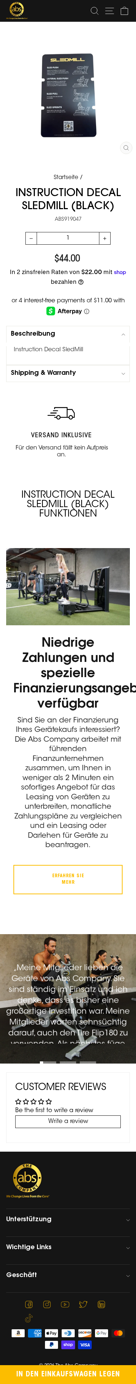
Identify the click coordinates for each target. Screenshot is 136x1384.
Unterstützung (28, 1220)
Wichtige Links (28, 1247)
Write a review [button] (68, 1121)
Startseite (66, 178)
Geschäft (21, 1275)
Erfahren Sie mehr (68, 879)
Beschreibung (33, 334)
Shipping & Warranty (43, 373)
